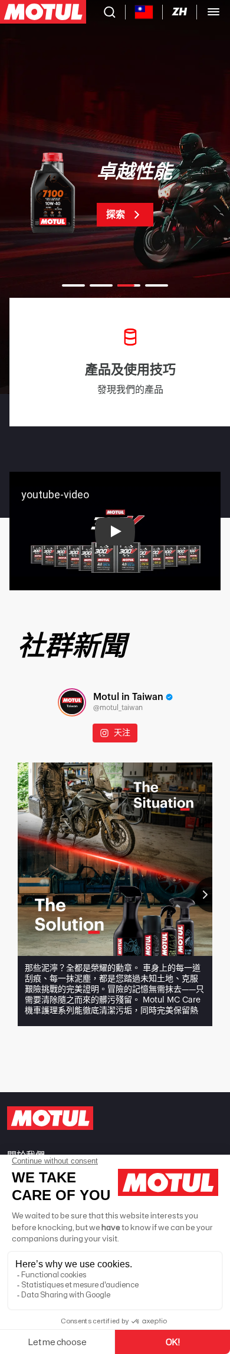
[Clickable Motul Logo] (43, 12)
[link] (115, 194)
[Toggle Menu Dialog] (213, 12)
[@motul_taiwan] (72, 702)
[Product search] (109, 12)
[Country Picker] (144, 12)
